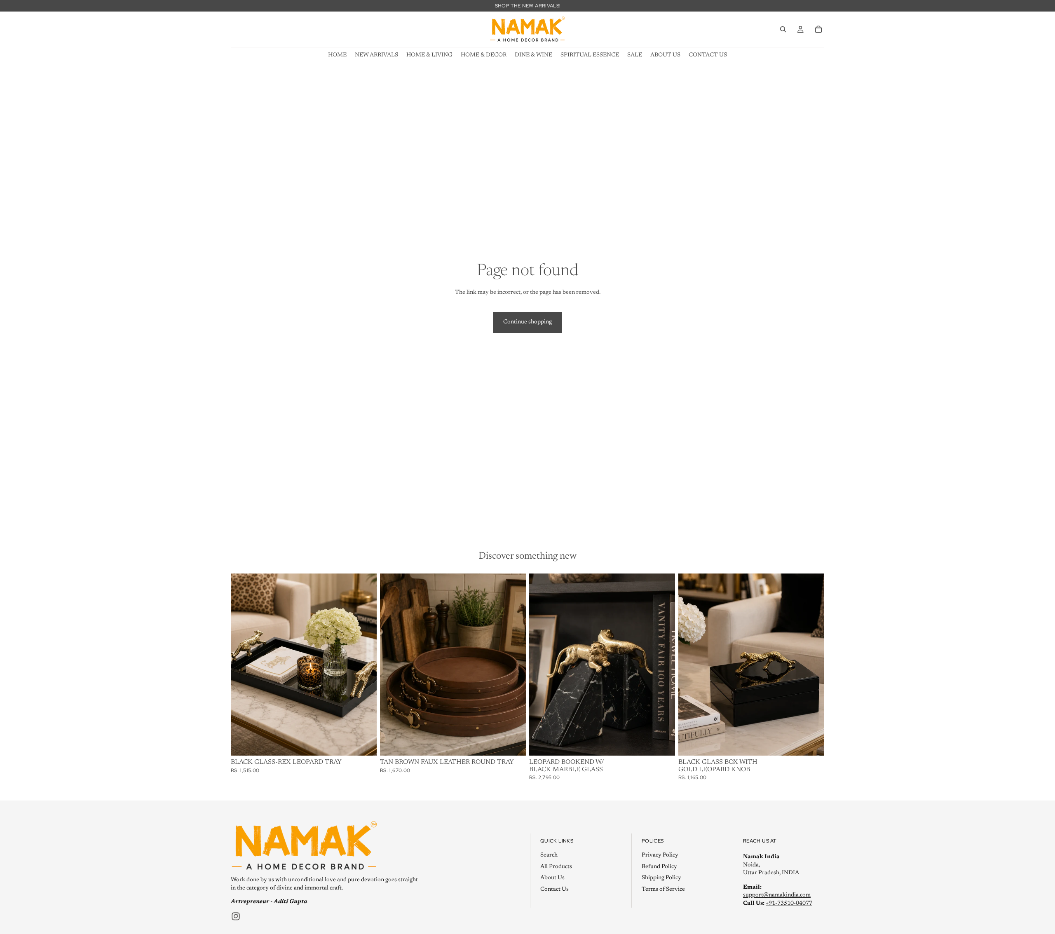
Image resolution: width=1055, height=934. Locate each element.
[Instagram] (236, 916)
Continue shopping (527, 322)
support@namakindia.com (777, 895)
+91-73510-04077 (789, 903)
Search (549, 855)
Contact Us (554, 889)
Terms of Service (663, 889)
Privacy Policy (660, 855)
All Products (556, 866)
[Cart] (818, 29)
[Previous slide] (392, 664)
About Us (552, 878)
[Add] (363, 742)
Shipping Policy (661, 878)
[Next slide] (513, 664)
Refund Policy (659, 866)
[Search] (783, 29)
